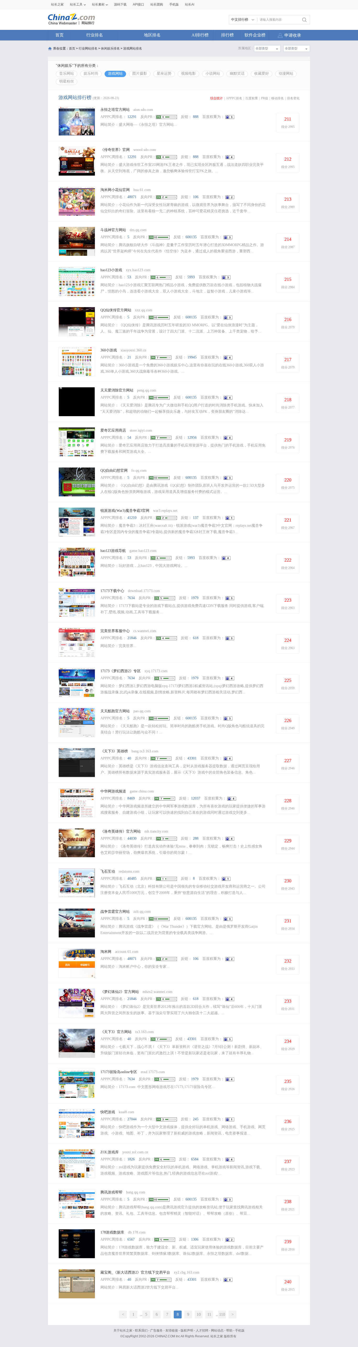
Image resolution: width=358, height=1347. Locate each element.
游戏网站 (115, 73)
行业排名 (94, 35)
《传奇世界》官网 (115, 150)
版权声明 (187, 1330)
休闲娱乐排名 (110, 48)
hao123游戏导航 (113, 551)
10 (199, 1314)
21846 (132, 638)
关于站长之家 (122, 1330)
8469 (131, 798)
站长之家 (57, 4)
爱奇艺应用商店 (113, 430)
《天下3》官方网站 (116, 1032)
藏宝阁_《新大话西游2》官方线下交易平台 (135, 1272)
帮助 (229, 1330)
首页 (59, 35)
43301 (192, 758)
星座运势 (164, 73)
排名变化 (293, 98)
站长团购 (156, 4)
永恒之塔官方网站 (115, 110)
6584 (194, 1159)
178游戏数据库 (112, 1232)
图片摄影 (139, 73)
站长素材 (98, 4)
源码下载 (120, 4)
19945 (192, 357)
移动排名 (277, 98)
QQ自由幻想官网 (114, 470)
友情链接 (171, 1330)
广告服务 (156, 1330)
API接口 (138, 4)
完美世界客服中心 (115, 631)
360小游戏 (108, 350)
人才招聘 (202, 1330)
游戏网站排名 (132, 48)
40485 (132, 879)
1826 (131, 1159)
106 (195, 197)
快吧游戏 (107, 1112)
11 (209, 1314)
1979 (194, 598)
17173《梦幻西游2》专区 (120, 671)
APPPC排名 (234, 98)
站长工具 (76, 4)
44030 (132, 838)
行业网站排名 (88, 48)
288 (195, 838)
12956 (192, 437)
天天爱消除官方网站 (116, 390)
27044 (132, 1119)
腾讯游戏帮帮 (111, 1192)
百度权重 (251, 98)
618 (195, 638)
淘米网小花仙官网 (115, 190)
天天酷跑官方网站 (115, 711)
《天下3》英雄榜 (114, 751)
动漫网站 (286, 73)
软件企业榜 (255, 35)
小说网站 (212, 73)
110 (222, 1314)
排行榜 (227, 35)
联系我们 (141, 1330)
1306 (194, 1239)
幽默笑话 (237, 73)
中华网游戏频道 (113, 791)
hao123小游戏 (111, 270)
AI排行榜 (200, 35)
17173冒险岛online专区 (118, 1072)
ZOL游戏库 (109, 1152)
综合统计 (216, 98)
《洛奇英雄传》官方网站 (120, 831)
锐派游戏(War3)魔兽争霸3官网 (124, 511)
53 (129, 277)
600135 (191, 237)
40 (129, 758)
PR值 (264, 98)
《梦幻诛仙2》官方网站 (119, 992)
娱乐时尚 (91, 73)
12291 (132, 117)
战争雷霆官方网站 (115, 912)
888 (195, 117)
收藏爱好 (261, 73)
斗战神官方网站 (113, 230)
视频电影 (188, 73)
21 (129, 357)
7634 (131, 598)
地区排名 (152, 35)
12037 (195, 798)
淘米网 (105, 952)
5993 (191, 277)
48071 (132, 197)
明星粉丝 (66, 81)
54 (129, 437)
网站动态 (217, 1330)
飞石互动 (107, 871)
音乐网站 (66, 73)
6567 (131, 1239)
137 (195, 518)
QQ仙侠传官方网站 (115, 310)
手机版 (240, 1330)
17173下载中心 (112, 591)
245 (195, 1119)
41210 (132, 518)
